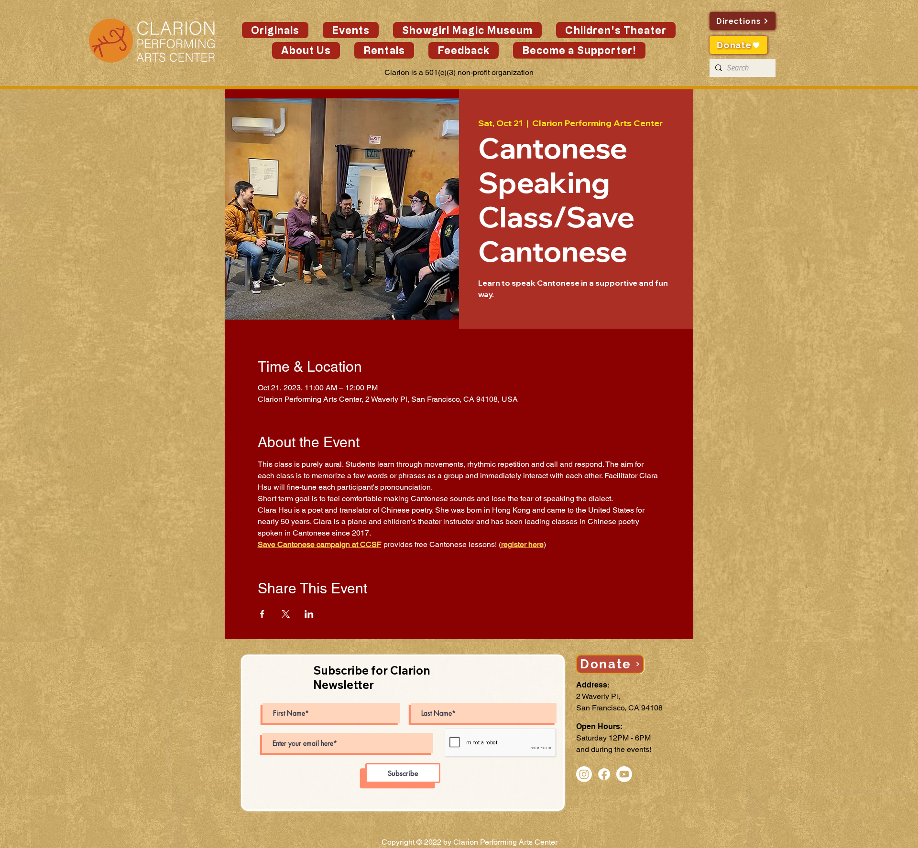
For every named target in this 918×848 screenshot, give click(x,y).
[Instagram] (584, 774)
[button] (351, 30)
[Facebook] (604, 774)
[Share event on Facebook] (262, 614)
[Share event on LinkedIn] (309, 614)
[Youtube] (624, 774)
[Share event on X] (285, 614)
